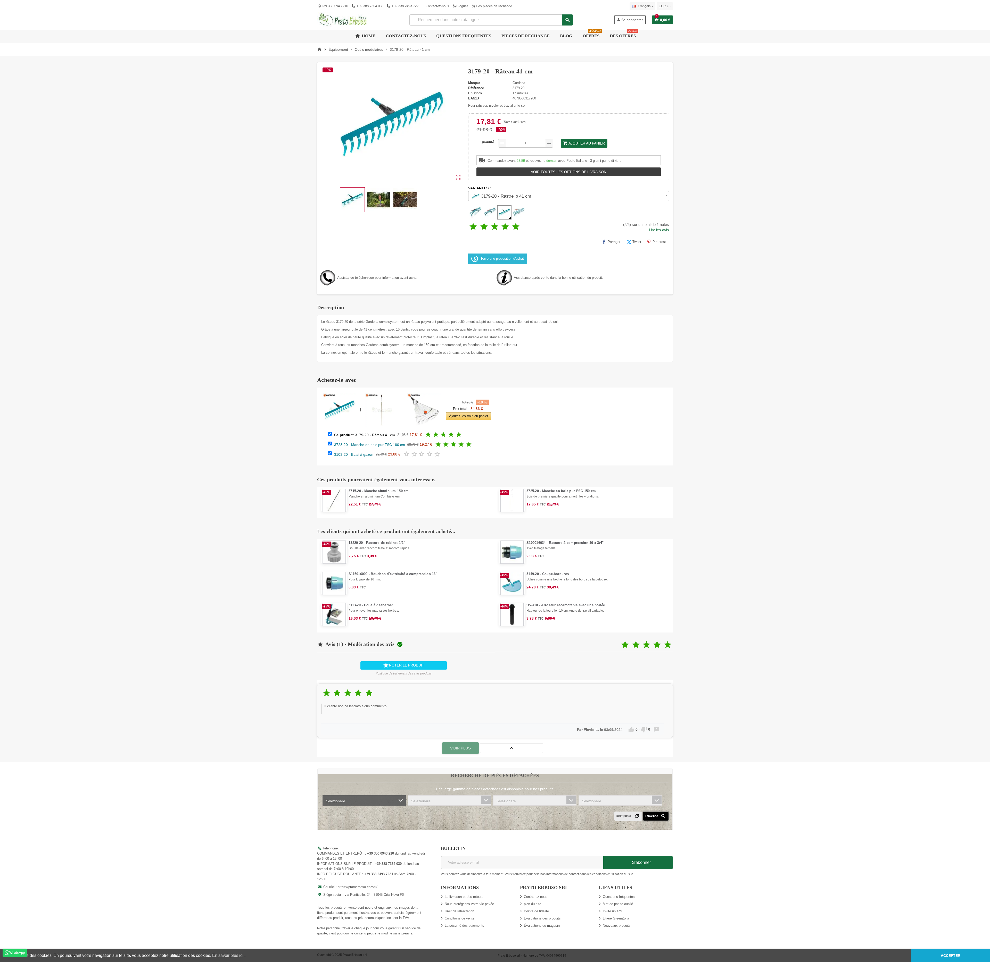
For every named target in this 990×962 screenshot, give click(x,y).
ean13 (473, 98)
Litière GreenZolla (616, 918)
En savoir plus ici (227, 955)
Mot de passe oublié (618, 904)
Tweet (636, 242)
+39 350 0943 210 (334, 6)
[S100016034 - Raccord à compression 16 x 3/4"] (512, 552)
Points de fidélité (536, 911)
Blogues (462, 6)
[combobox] (491, 20)
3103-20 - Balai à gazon (353, 454)
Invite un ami (612, 911)
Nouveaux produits (617, 925)
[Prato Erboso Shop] (343, 19)
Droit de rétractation (459, 911)
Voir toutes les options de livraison (568, 172)
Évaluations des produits (542, 918)
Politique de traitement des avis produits (404, 673)
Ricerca (652, 816)
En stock (475, 93)
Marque (474, 83)
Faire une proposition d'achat (502, 258)
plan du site (532, 904)
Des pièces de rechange (494, 6)
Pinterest (659, 242)
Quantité (487, 142)
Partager (614, 242)
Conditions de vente (459, 918)
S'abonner (641, 862)
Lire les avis (659, 230)
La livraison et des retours (464, 897)
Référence (476, 88)
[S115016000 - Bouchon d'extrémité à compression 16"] (334, 583)
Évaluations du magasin (542, 925)
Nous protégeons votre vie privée (469, 904)
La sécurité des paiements (464, 925)
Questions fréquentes (619, 897)
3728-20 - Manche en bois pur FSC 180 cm (369, 444)
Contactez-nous (437, 6)
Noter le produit (403, 665)
